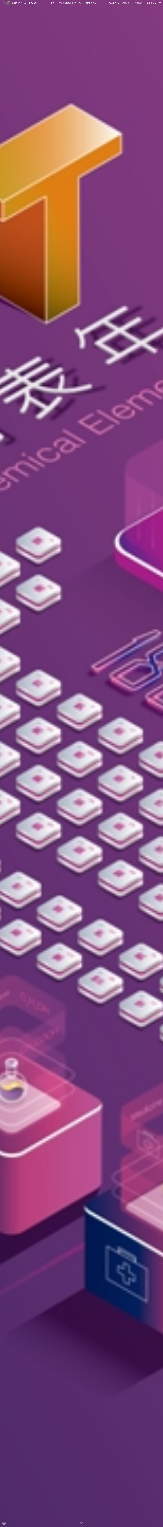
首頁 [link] (52, 3)
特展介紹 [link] (125, 3)
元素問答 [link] (150, 3)
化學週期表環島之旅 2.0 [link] (66, 3)
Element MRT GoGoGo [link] (88, 3)
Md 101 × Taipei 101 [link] (108, 3)
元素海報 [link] (138, 3)
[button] (160, 3)
